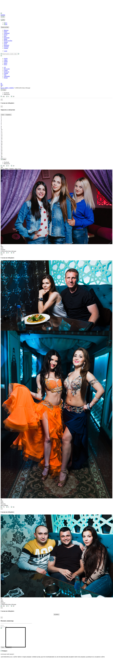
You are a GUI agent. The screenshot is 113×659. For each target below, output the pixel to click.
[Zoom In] (1, 625)
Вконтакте (7, 94)
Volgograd (6, 33)
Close (2, 114)
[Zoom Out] (3, 625)
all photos (56, 614)
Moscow (6, 30)
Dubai (5, 31)
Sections (3, 14)
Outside (6, 73)
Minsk (5, 39)
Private (6, 77)
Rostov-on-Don (4, 27)
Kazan (5, 34)
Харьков (6, 46)
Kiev (5, 36)
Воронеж (6, 45)
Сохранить (8, 114)
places (5, 63)
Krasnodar (6, 37)
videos (5, 60)
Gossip (6, 70)
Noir (5, 74)
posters (6, 61)
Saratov (6, 42)
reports (6, 58)
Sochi (5, 43)
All (5, 67)
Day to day (7, 69)
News (5, 64)
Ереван (6, 48)
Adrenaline (7, 76)
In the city (6, 71)
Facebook (6, 93)
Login (5, 51)
